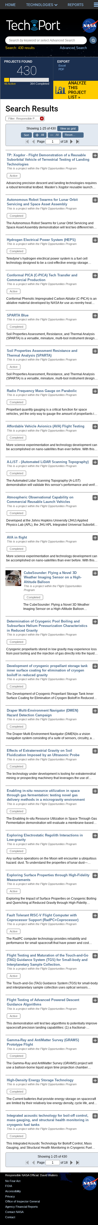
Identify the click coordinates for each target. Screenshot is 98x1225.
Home (10, 5)
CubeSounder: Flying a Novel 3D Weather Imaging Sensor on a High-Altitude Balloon (53, 577)
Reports (75, 5)
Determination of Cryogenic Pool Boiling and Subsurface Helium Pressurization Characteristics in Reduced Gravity (47, 625)
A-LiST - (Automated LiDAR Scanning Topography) (48, 462)
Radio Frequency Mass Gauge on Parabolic (42, 391)
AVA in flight (17, 537)
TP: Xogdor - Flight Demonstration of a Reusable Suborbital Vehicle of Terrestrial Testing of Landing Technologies (48, 159)
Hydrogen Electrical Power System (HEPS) (41, 240)
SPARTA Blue (17, 315)
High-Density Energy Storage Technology (40, 1080)
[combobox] (46, 40)
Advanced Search (73, 48)
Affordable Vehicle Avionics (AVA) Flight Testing (45, 426)
